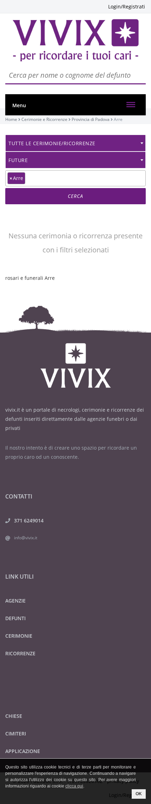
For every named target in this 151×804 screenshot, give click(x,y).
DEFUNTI (15, 618)
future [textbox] (18, 160)
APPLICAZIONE (22, 751)
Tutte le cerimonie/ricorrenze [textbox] (52, 143)
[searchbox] (29, 178)
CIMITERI (15, 733)
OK (139, 793)
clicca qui (74, 786)
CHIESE (13, 716)
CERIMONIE (18, 635)
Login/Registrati (126, 6)
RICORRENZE (20, 653)
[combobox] (75, 143)
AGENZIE (15, 600)
